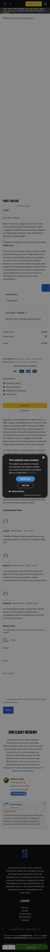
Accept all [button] (25, 479)
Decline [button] (25, 485)
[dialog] (25, 476)
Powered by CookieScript (32, 495)
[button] (16, 491)
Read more (32, 472)
